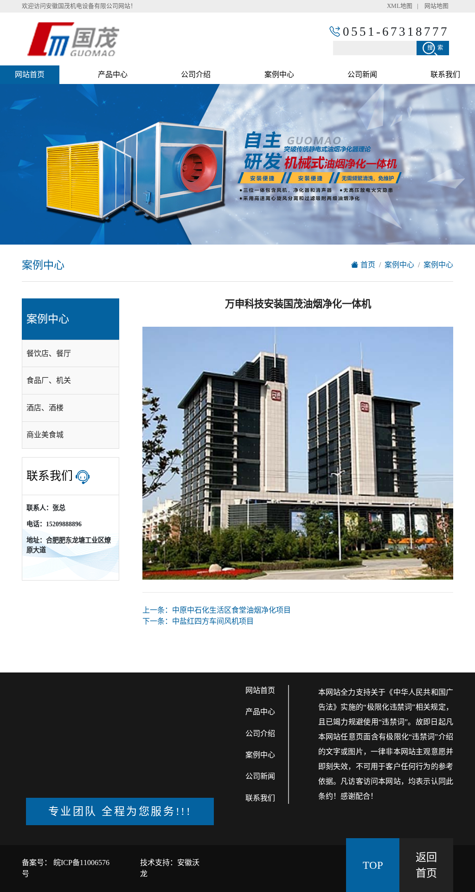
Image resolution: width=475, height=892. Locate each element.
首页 (367, 265)
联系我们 (445, 74)
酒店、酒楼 (45, 408)
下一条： (198, 621)
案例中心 (279, 74)
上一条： (216, 610)
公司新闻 (362, 74)
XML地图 (399, 6)
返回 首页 (426, 865)
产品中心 (113, 74)
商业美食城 (45, 435)
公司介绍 (196, 74)
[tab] (70, 353)
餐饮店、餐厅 (48, 353)
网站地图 (436, 6)
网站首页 (30, 74)
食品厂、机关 (48, 380)
